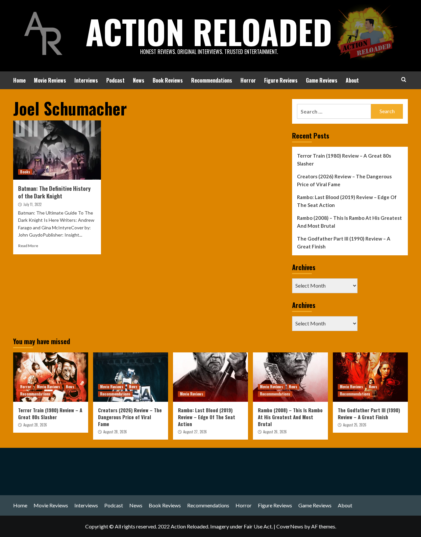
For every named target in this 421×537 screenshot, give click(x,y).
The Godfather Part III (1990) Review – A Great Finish (343, 242)
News (138, 80)
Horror (248, 80)
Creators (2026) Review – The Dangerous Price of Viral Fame (344, 180)
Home (19, 80)
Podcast (115, 80)
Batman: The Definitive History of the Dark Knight (54, 192)
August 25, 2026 (354, 424)
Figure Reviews (281, 80)
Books (25, 171)
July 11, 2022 (32, 204)
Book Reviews (168, 80)
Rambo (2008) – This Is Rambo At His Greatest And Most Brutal (349, 222)
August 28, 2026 (35, 424)
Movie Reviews (50, 80)
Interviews (86, 80)
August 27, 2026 (195, 431)
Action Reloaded (209, 31)
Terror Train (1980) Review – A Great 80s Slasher (344, 159)
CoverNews (289, 526)
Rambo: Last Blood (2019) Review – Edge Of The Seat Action (347, 201)
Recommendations (211, 80)
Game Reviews (321, 80)
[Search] (404, 79)
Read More (28, 245)
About (352, 80)
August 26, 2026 (275, 431)
